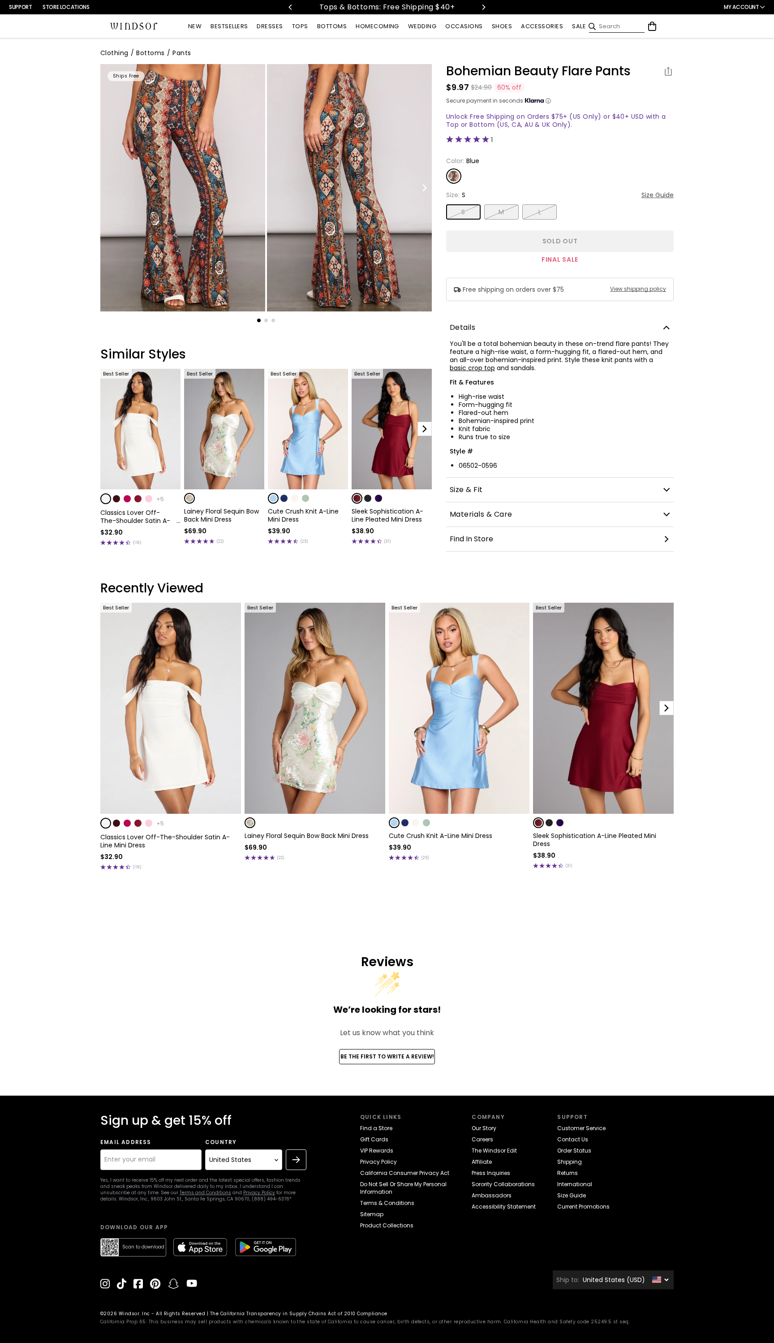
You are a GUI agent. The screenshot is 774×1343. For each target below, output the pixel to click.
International (574, 1184)
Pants (181, 53)
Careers (482, 1139)
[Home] (134, 26)
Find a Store (376, 1128)
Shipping (569, 1162)
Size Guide (657, 195)
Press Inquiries (491, 1173)
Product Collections (386, 1225)
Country (220, 1142)
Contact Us (572, 1139)
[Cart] (652, 26)
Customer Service (581, 1128)
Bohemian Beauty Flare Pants (538, 71)
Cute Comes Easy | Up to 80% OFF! (387, 7)
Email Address (125, 1142)
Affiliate (482, 1162)
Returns (567, 1173)
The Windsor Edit (494, 1150)
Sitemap (371, 1214)
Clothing (114, 53)
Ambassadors (492, 1195)
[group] (182, 187)
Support (20, 7)
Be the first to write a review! (387, 1056)
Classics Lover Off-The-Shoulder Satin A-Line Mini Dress (135, 517)
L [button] (539, 211)
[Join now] (296, 1159)
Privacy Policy (259, 1192)
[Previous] (290, 7)
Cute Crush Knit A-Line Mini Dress (303, 515)
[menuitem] (195, 26)
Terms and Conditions (205, 1192)
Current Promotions (583, 1206)
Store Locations (66, 7)
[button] (105, 498)
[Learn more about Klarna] (548, 101)
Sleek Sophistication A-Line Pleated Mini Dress (387, 515)
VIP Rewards (376, 1150)
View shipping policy (638, 289)
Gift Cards (374, 1139)
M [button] (501, 211)
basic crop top (472, 367)
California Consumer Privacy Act (404, 1173)
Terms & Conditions (387, 1203)
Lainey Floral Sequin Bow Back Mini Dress (221, 515)
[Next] (483, 7)
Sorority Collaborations (503, 1184)
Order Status (574, 1150)
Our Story (484, 1128)
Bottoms (150, 53)
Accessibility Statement (504, 1206)
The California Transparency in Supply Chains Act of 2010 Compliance (298, 1313)
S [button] (463, 211)
